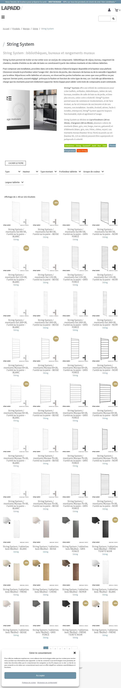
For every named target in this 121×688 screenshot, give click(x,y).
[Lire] (18, 110)
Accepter (40, 675)
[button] (74, 652)
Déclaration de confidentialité (47, 682)
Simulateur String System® (85, 145)
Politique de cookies (29, 682)
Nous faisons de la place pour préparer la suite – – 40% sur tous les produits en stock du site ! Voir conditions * (60, 1)
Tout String (82, 150)
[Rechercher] (113, 19)
